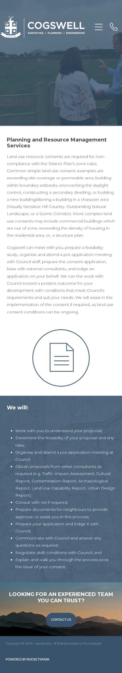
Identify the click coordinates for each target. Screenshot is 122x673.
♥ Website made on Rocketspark (78, 643)
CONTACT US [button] (61, 619)
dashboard (43, 643)
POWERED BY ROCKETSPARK (27, 659)
